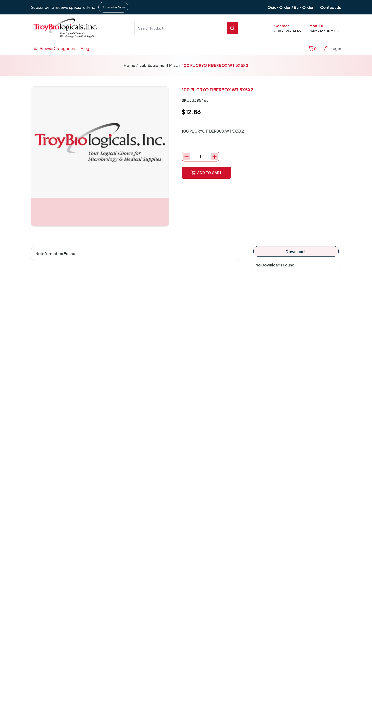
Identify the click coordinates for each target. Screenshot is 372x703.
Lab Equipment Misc (159, 65)
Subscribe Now (113, 7)
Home (129, 65)
